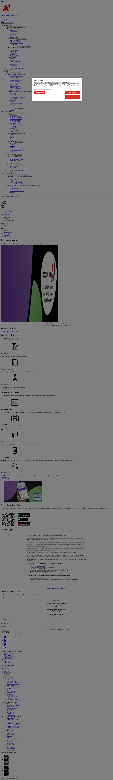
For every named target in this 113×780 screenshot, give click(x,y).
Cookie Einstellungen (39, 92)
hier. (51, 89)
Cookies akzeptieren (72, 92)
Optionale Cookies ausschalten (72, 96)
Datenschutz (74, 84)
